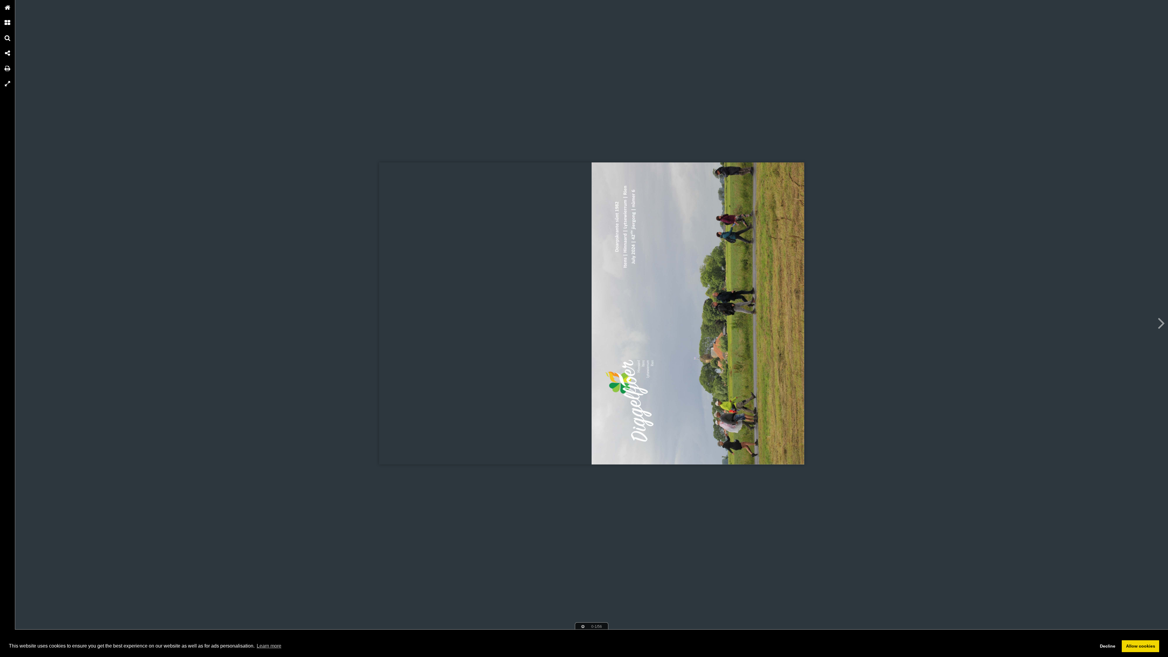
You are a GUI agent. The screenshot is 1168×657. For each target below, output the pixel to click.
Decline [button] (1107, 646)
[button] (7, 7)
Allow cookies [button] (1140, 646)
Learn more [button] (269, 645)
